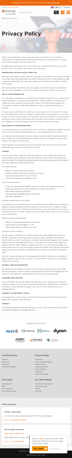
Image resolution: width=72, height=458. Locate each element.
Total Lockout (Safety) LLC (14, 433)
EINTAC (9, 12)
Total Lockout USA (41, 386)
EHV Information (7, 388)
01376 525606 (14, 7)
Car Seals (38, 391)
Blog (3, 386)
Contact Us (5, 362)
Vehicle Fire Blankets (42, 374)
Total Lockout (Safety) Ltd (44, 384)
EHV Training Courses (9, 391)
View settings (54, 449)
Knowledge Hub (7, 384)
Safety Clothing (40, 369)
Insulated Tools (40, 364)
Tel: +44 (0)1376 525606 (16, 420)
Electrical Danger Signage (43, 362)
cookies (41, 439)
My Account (67, 7)
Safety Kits (38, 371)
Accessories (39, 359)
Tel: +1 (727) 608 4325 (15, 441)
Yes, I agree (38, 449)
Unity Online (40, 455)
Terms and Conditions (9, 367)
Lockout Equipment (41, 367)
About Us (5, 359)
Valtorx (37, 388)
